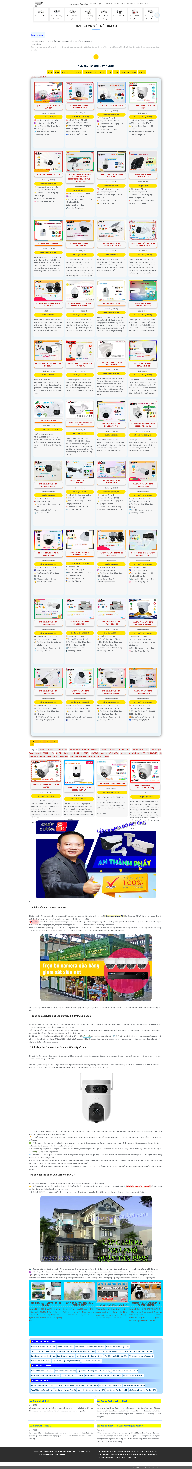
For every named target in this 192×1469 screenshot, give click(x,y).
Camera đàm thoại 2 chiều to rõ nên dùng (90, 1347)
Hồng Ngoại (88, 72)
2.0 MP (116, 72)
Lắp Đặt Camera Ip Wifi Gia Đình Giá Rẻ (104, 753)
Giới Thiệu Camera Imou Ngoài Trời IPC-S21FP (72, 753)
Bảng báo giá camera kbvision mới (43, 1356)
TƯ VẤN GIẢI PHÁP (142, 4)
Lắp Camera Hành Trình (39, 1401)
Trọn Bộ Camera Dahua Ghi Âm (42, 1390)
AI (95, 72)
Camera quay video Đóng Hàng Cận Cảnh (138, 1351)
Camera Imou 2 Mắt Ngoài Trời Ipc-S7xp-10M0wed (146, 1304)
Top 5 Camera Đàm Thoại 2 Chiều (83, 1351)
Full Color (78, 72)
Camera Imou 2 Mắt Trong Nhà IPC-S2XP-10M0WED (139, 753)
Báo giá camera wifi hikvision (133, 1375)
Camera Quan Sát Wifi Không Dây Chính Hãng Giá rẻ (103, 1375)
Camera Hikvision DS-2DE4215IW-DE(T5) (115, 750)
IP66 (63, 72)
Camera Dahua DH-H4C (111, 304)
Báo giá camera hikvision (66, 1356)
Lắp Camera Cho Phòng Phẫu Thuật (112, 1401)
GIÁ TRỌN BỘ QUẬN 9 (97, 4)
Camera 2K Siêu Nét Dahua (96, 26)
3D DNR (69, 72)
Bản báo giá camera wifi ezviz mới (43, 1347)
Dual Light (102, 72)
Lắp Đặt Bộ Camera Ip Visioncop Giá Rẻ (91, 1390)
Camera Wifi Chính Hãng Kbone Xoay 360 (45, 1375)
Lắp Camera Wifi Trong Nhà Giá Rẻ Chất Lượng (94, 1371)
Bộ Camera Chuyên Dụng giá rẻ (87, 1385)
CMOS (134, 72)
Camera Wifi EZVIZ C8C (140, 750)
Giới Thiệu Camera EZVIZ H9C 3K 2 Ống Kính (46, 1304)
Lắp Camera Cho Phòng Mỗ (41, 1426)
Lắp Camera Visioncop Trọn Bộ (42, 1385)
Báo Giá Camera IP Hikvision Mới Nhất (90, 1356)
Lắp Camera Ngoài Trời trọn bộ (134, 1385)
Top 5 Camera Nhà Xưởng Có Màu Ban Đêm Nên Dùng (50, 1351)
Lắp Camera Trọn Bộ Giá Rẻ (64, 1385)
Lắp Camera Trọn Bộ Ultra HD (117, 1390)
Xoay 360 (142, 72)
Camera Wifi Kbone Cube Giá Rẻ (42, 1371)
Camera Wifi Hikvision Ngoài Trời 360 (125, 1371)
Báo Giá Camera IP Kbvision (41, 1361)
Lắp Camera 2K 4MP (38, 77)
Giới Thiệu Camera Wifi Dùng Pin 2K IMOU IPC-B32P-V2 (89, 756)
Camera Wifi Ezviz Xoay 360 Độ (73, 1375)
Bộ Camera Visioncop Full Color (110, 1385)
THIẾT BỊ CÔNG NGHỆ (128, 4)
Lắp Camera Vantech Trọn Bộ (65, 1390)
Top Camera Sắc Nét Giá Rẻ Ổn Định (109, 1351)
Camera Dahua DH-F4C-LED (48, 175)
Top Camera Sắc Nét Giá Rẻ (91, 1361)
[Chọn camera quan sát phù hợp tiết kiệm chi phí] (157, 15)
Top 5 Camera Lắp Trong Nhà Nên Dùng (66, 1361)
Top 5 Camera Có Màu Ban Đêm (116, 1356)
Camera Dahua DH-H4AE (48, 243)
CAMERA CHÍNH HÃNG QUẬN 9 (78, 4)
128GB (57, 72)
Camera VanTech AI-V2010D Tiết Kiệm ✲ (83, 750)
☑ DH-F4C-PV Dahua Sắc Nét (111, 106)
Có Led (50, 72)
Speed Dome (125, 72)
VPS (143, 1467)
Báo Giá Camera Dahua (65, 1347)
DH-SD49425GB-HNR (48, 420)
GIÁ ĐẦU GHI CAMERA (112, 4)
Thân (109, 72)
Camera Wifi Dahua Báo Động (65, 1371)
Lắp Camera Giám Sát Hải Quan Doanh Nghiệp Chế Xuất (120, 1426)
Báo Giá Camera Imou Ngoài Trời (117, 1347)
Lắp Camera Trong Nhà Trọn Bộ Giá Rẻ (142, 1390)
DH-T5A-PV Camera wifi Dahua (112, 783)
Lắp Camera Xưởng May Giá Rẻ (113, 1305)
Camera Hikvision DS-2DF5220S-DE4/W (53, 750)
